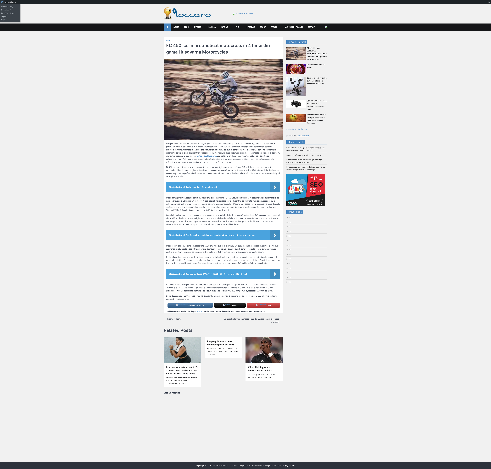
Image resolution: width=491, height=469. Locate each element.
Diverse (197, 27)
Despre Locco (244, 465)
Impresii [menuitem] (4, 20)
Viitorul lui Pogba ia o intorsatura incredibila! (260, 369)
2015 (288, 268)
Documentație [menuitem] (6, 10)
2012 (288, 281)
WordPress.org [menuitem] (7, 6)
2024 (288, 226)
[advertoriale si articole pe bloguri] (305, 205)
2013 (288, 277)
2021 (288, 240)
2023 (288, 231)
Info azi (224, 27)
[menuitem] (2, 2)
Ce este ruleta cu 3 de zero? (316, 66)
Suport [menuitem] (4, 16)
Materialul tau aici (294, 27)
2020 (288, 245)
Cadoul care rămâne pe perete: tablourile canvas (304, 155)
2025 (288, 222)
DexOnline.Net (303, 135)
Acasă (176, 27)
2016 (288, 263)
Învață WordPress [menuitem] (8, 13)
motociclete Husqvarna (207, 155)
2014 (288, 272)
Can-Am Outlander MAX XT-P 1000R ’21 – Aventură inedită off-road (317, 105)
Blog (186, 27)
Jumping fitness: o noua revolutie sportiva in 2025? (221, 343)
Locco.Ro (216, 465)
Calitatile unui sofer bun (296, 129)
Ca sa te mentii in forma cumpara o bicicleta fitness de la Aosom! (317, 80)
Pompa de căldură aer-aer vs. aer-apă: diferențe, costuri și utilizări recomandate (304, 161)
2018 (288, 254)
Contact (311, 27)
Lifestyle (251, 27)
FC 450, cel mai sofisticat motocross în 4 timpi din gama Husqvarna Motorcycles (317, 53)
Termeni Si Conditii (229, 465)
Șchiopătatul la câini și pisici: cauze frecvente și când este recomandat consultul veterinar (305, 149)
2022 (288, 236)
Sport (263, 27)
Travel (274, 27)
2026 (288, 217)
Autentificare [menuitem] (10, 2)
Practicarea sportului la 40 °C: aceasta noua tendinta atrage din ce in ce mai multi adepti (182, 370)
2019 (288, 249)
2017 (288, 258)
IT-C (237, 27)
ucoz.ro (199, 311)
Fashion (212, 27)
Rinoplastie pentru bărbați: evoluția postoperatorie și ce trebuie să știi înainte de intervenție (306, 168)
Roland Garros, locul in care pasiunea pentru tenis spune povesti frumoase (316, 119)
